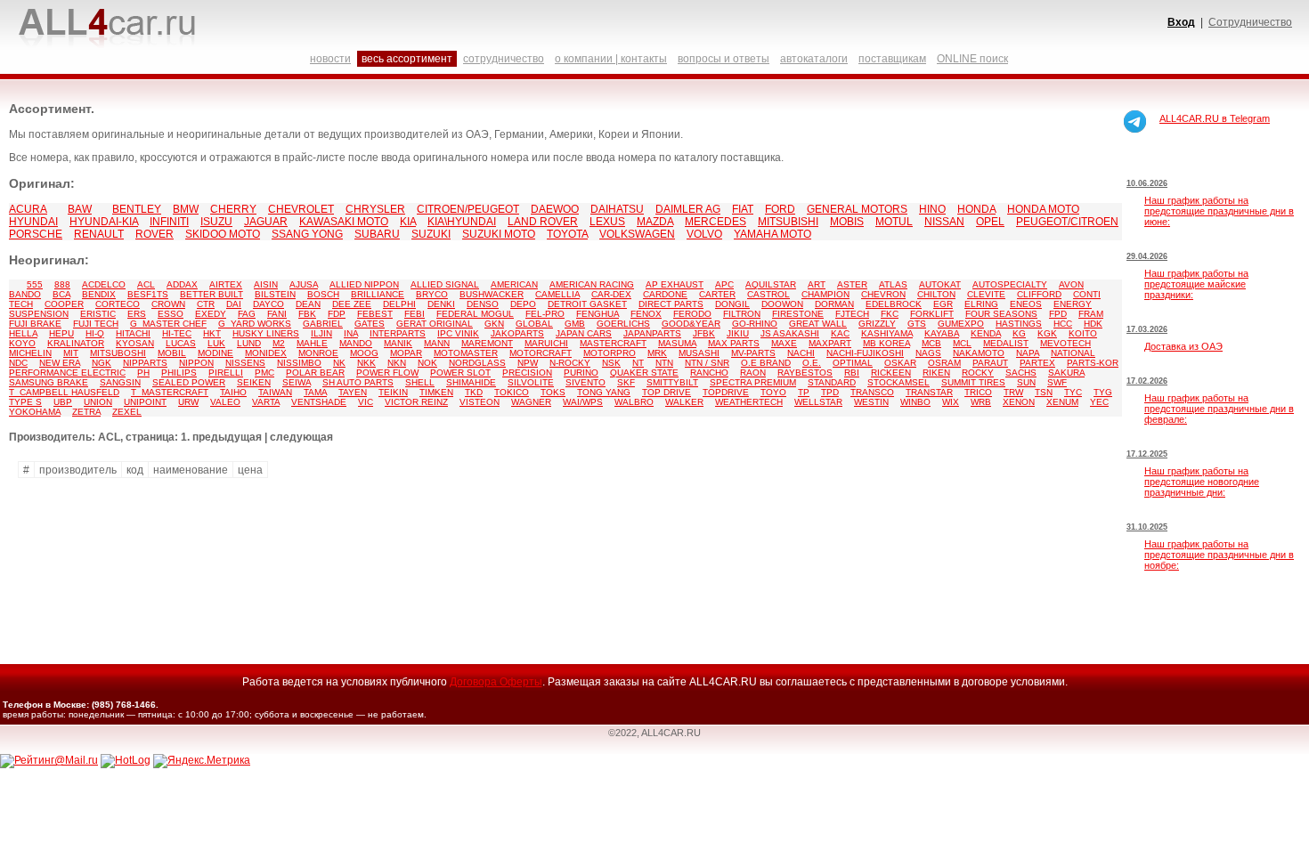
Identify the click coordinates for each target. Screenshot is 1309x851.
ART (816, 284)
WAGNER (531, 402)
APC (724, 284)
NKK (366, 363)
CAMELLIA (557, 294)
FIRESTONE (798, 314)
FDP (337, 314)
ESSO (170, 314)
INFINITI (169, 221)
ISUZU (216, 221)
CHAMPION (825, 294)
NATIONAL (1073, 353)
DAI (233, 304)
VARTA (266, 402)
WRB (981, 402)
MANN (437, 343)
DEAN (308, 304)
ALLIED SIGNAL (445, 284)
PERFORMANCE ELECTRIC (67, 372)
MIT (70, 353)
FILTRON (741, 314)
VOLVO (704, 234)
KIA (408, 221)
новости (330, 59)
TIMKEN (436, 392)
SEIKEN (254, 382)
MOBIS (847, 221)
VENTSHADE (318, 402)
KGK (1047, 333)
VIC (365, 402)
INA (351, 333)
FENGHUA (597, 314)
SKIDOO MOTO (222, 234)
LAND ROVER (543, 221)
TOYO (773, 392)
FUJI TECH (95, 323)
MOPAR (406, 353)
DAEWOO (555, 209)
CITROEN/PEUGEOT (468, 209)
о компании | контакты (611, 59)
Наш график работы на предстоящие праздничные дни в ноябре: (1219, 555)
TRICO (978, 392)
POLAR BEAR (315, 372)
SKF (626, 382)
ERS (136, 314)
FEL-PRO (545, 314)
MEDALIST (1005, 343)
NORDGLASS (477, 363)
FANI (277, 314)
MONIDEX (266, 353)
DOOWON (782, 304)
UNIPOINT (145, 402)
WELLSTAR (818, 402)
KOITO (1083, 333)
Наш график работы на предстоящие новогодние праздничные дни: (1201, 482)
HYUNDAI (33, 221)
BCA (61, 294)
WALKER (684, 402)
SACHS (1021, 372)
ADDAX (182, 284)
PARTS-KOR (1092, 363)
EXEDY (210, 314)
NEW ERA (59, 363)
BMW (186, 209)
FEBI (414, 314)
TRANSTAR (929, 392)
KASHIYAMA (887, 333)
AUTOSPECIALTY (1009, 284)
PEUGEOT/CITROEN (1067, 221)
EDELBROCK (894, 304)
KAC (840, 333)
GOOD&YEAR (691, 323)
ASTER (852, 284)
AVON (1071, 284)
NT (638, 363)
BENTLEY (136, 209)
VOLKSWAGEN (637, 234)
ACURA (28, 209)
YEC (1099, 402)
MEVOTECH (1065, 343)
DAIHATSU (617, 209)
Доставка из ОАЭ (1183, 346)
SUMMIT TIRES (973, 382)
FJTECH (852, 314)
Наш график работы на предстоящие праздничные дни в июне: (1219, 211)
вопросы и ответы (723, 59)
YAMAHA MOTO (772, 234)
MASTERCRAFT (613, 343)
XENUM (1062, 402)
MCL (962, 343)
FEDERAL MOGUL (475, 314)
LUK (216, 343)
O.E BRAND (766, 363)
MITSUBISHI (788, 221)
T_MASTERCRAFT (169, 392)
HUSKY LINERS (265, 333)
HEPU (61, 333)
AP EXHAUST (674, 284)
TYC (1073, 392)
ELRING (981, 304)
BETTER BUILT (211, 294)
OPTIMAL (853, 363)
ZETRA (86, 412)
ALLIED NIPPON (364, 284)
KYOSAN (135, 343)
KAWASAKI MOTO (343, 221)
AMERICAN (514, 284)
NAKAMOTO (978, 353)
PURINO (581, 372)
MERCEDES (715, 221)
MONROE (318, 353)
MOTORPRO (609, 353)
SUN (1026, 382)
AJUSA (303, 284)
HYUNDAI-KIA (103, 221)
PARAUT (990, 363)
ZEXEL (127, 412)
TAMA (315, 392)
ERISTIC (98, 314)
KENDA (986, 333)
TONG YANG (603, 392)
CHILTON (936, 294)
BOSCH (323, 294)
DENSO (483, 304)
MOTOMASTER (466, 353)
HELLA (23, 333)
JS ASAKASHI (789, 333)
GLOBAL (534, 323)
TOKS (553, 392)
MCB (931, 343)
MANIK (398, 343)
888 (62, 284)
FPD (1058, 314)
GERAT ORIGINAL (434, 323)
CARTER (717, 294)
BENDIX (99, 294)
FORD (780, 209)
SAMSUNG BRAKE (48, 382)
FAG (247, 314)
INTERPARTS (398, 333)
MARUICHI (546, 343)
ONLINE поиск (972, 59)
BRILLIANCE (377, 294)
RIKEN (936, 372)
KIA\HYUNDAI (461, 221)
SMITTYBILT (672, 382)
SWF (1057, 382)
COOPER (64, 304)
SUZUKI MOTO (498, 234)
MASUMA (677, 343)
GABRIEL (323, 323)
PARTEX (1037, 363)
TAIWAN (275, 392)
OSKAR (900, 363)
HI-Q (94, 333)
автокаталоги (814, 59)
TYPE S (25, 402)
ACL (146, 284)
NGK (101, 363)
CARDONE (665, 294)
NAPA (1027, 353)
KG (1019, 333)
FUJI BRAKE (35, 323)
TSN (1044, 392)
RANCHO (709, 372)
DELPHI (399, 304)
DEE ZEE (351, 304)
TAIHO (233, 392)
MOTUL (894, 221)
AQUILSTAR (770, 284)
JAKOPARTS (517, 333)
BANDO (25, 294)
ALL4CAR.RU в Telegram (1214, 118)
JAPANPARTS (652, 333)
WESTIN (871, 402)
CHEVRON (883, 294)
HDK (1093, 323)
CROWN (168, 304)
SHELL (420, 382)
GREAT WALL (818, 323)
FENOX (646, 314)
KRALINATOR (75, 343)
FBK (307, 314)
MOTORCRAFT (540, 353)
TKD (474, 392)
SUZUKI (431, 234)
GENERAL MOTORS (857, 209)
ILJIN (321, 333)
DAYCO (268, 304)
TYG (1103, 392)
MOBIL (172, 353)
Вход (1181, 22)
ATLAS (893, 284)
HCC (1062, 323)
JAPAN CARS (584, 333)
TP (803, 392)
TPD (830, 392)
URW (188, 402)
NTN (664, 363)
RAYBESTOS (805, 372)
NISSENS (245, 363)
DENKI (441, 304)
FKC (889, 314)
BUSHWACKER (491, 294)
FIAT (742, 209)
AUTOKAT (940, 284)
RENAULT (99, 234)
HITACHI (133, 333)
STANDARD (832, 382)
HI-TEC (176, 333)
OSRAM (944, 363)
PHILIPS (179, 372)
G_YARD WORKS (254, 323)
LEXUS (607, 221)
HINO (932, 209)
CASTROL (768, 294)
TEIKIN (393, 392)
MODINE (215, 353)
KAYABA (941, 333)
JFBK (704, 333)
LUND (249, 343)
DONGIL (732, 304)
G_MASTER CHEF (168, 323)
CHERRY (233, 209)
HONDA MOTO (1043, 209)
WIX (950, 402)
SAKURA (1066, 372)
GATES (369, 323)
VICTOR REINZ (416, 402)
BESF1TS (147, 294)
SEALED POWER (188, 382)
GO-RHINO (754, 323)
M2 (278, 343)
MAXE (784, 343)
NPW (527, 363)
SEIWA (296, 382)
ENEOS (1026, 304)
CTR (206, 304)
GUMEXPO (961, 323)
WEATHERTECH (749, 402)
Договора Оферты (496, 682)
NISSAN (944, 221)
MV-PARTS (753, 353)
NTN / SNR (707, 363)
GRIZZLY (877, 323)
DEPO (523, 304)
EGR (943, 304)
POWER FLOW (387, 372)
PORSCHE (35, 234)
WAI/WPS (583, 402)
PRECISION (527, 372)
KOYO (22, 343)
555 (35, 284)
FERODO (692, 314)
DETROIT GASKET (587, 304)
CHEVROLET (301, 209)
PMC (264, 372)
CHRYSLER (375, 209)
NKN (396, 363)
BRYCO (432, 294)
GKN (494, 323)
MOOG (364, 353)
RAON (753, 372)
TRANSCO (872, 392)
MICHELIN (30, 353)
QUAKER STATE (644, 372)
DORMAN (834, 304)
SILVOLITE (531, 382)
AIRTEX (225, 284)
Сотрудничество (1250, 22)
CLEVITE (986, 294)
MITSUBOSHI (118, 353)
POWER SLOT (460, 372)
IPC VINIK (458, 333)
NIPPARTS (145, 363)
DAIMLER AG (687, 209)
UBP (62, 402)
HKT (212, 333)
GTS (916, 323)
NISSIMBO (299, 363)
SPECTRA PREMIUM (753, 382)
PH (143, 372)
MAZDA (655, 221)
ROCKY (978, 372)
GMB (575, 323)
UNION (98, 402)
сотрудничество (503, 59)
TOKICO (511, 392)
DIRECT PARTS (670, 304)
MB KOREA (886, 343)
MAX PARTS (734, 343)
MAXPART (830, 343)
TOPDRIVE (726, 392)
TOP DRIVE (666, 392)
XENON (1019, 402)
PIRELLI (225, 372)
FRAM (1090, 314)
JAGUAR (266, 221)
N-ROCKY (569, 363)
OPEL (990, 221)
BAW (80, 209)
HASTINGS (1019, 323)
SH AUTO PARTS (358, 382)
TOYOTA (567, 234)
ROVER (154, 234)
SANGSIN (120, 382)
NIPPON (196, 363)
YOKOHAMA (35, 412)
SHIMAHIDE (471, 382)
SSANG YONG (307, 234)
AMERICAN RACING (591, 284)
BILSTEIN (275, 294)
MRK (657, 353)
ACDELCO (104, 284)
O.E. (811, 363)
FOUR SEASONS (1001, 314)
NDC (18, 363)
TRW (1013, 392)
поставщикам (892, 59)
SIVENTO (585, 382)
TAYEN (352, 392)
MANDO (355, 343)
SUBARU (377, 234)
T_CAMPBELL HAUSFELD (64, 392)
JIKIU (738, 333)
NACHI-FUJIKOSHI (865, 353)
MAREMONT (487, 343)
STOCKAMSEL (898, 382)
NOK (427, 363)
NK (339, 363)
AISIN (266, 284)
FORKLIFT (932, 314)
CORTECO (117, 304)
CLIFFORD (1039, 294)
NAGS (928, 353)
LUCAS (181, 343)
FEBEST (375, 314)
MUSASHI (699, 353)
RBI (851, 372)
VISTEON (479, 402)
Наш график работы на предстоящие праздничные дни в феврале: (1219, 409)
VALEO (225, 402)
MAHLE (312, 343)
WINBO (915, 402)
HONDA (976, 209)
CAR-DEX (611, 294)
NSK (611, 363)
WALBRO (634, 402)
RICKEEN (891, 372)
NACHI (801, 353)
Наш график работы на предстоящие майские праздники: (1196, 284)
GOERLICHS (623, 323)
